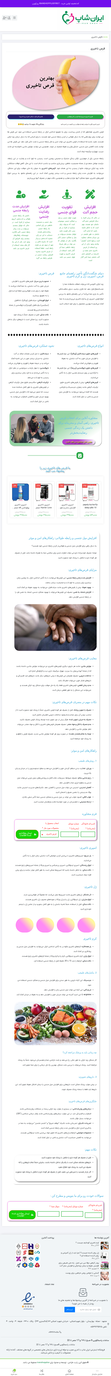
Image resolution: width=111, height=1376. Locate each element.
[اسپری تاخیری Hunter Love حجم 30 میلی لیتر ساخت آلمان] (44, 492)
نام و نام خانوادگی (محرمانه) (88, 826)
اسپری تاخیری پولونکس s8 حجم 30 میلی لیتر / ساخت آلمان (20, 506)
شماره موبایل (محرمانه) (73, 826)
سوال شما (55, 1206)
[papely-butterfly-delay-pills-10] (91, 492)
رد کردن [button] (35, 3)
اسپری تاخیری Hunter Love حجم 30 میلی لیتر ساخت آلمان (44, 506)
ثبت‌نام (70, 1309)
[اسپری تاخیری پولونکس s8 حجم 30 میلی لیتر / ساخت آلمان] (21, 492)
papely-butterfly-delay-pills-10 (90, 506)
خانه (106, 37)
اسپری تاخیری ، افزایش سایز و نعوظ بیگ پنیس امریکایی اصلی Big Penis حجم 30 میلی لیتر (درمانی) (67, 506)
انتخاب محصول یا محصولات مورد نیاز (51, 825)
